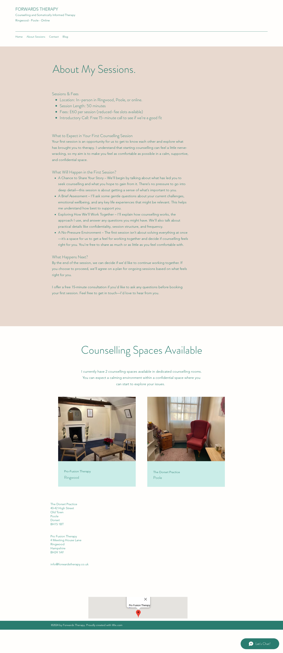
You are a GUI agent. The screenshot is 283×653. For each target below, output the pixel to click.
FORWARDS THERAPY (36, 9)
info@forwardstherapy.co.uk (69, 564)
